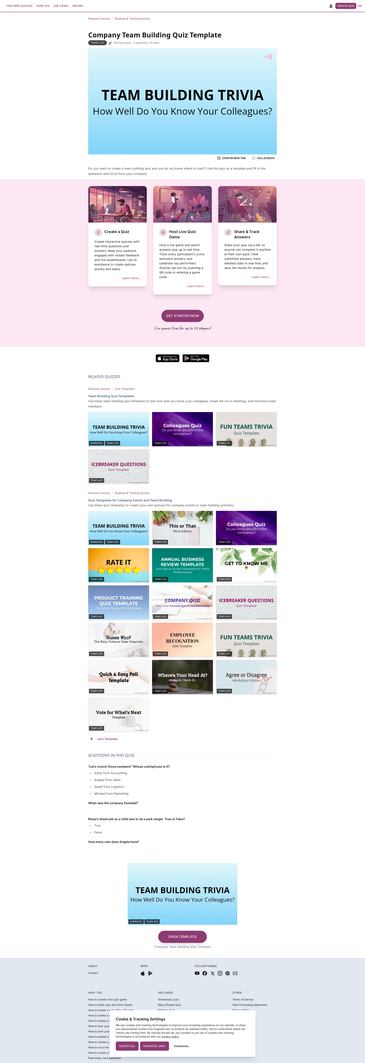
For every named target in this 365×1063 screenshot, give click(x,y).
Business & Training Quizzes (132, 18)
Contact (93, 972)
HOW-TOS (95, 992)
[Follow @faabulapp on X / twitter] (212, 973)
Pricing (77, 5)
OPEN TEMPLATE (182, 937)
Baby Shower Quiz (169, 1004)
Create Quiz (346, 5)
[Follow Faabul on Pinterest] (227, 973)
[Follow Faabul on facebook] (204, 973)
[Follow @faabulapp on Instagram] (220, 973)
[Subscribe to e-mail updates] (235, 973)
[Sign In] (331, 6)
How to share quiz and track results (110, 1004)
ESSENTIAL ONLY (154, 1046)
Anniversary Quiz (168, 999)
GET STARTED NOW (182, 316)
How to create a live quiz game (107, 999)
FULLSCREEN (265, 158)
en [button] (360, 5)
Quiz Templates (124, 388)
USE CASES (165, 992)
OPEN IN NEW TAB (233, 158)
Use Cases (61, 5)
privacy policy (170, 1036)
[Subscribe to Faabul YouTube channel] (197, 973)
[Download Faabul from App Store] (142, 973)
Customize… (182, 1046)
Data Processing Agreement (249, 1004)
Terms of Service (242, 999)
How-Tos (42, 5)
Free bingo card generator (104, 1058)
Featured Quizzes (19, 5)
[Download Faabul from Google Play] (150, 973)
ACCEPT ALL (127, 1046)
